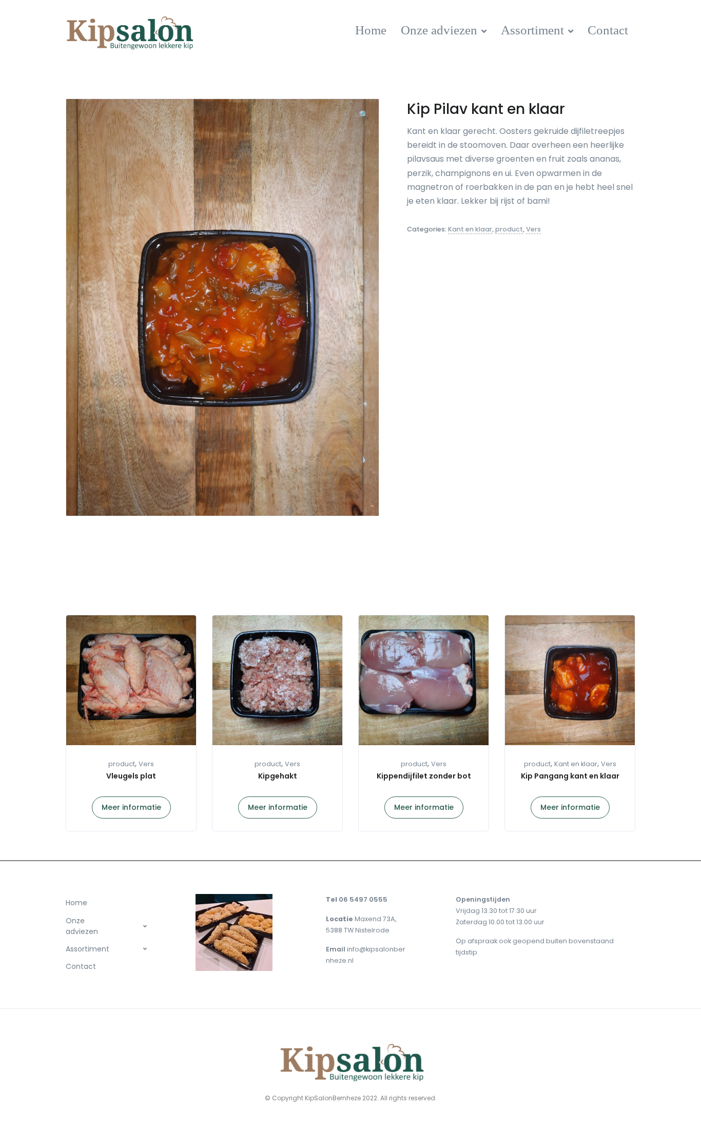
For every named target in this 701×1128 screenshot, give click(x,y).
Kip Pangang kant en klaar (570, 776)
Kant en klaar (470, 229)
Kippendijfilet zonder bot (424, 776)
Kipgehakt (277, 776)
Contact (608, 30)
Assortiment (532, 30)
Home (370, 30)
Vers (533, 229)
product (509, 229)
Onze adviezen (439, 30)
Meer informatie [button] (131, 807)
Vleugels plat (131, 776)
